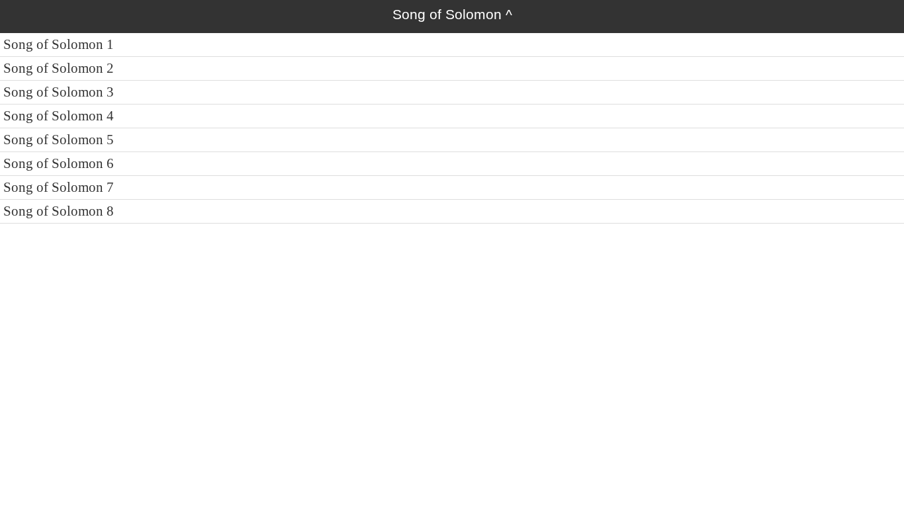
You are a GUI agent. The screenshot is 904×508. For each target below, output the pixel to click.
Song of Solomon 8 (58, 211)
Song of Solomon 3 (58, 92)
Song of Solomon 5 (58, 140)
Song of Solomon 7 (58, 187)
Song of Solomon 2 (58, 68)
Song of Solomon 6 (58, 163)
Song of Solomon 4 (58, 116)
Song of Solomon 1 (58, 44)
